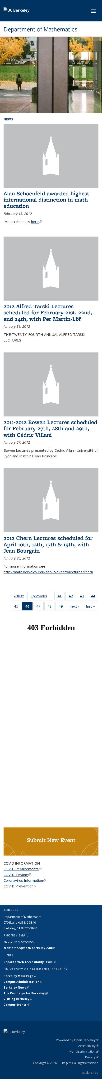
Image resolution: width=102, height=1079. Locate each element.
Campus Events (16, 1005)
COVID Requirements (23, 868)
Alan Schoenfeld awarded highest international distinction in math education (46, 200)
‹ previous (40, 596)
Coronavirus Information (25, 880)
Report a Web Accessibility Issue (30, 962)
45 (17, 607)
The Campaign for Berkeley (26, 993)
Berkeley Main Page (20, 976)
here (36, 221)
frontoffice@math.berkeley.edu (29, 948)
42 (72, 597)
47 (40, 607)
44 (94, 597)
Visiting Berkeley (18, 999)
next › (76, 606)
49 (62, 607)
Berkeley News (16, 987)
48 (51, 607)
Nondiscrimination (84, 1051)
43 (83, 597)
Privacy (91, 1057)
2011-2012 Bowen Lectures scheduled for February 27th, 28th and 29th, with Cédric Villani (50, 428)
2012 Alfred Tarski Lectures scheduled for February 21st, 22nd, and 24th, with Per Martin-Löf (48, 312)
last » (92, 606)
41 (61, 597)
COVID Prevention (20, 886)
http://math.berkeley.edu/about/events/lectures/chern (48, 571)
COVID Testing (17, 874)
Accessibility (88, 1046)
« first (20, 596)
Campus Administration (23, 982)
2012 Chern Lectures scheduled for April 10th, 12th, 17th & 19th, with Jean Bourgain (48, 544)
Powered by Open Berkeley (77, 1040)
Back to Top (90, 1072)
